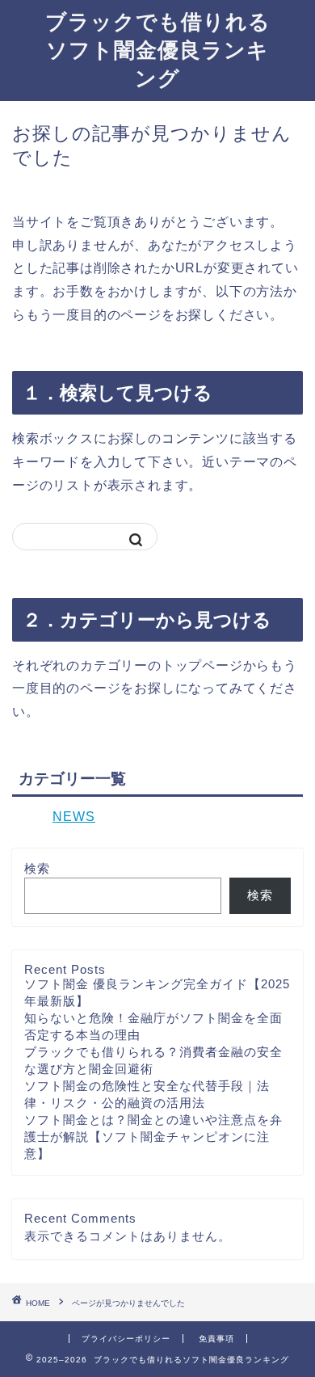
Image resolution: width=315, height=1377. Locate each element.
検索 (37, 868)
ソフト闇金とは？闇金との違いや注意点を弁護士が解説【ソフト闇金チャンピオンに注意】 (153, 1136)
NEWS (73, 816)
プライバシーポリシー (126, 1338)
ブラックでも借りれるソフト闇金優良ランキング (158, 49)
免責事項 (216, 1338)
